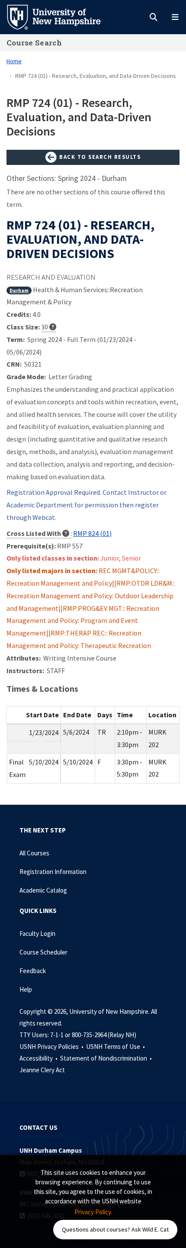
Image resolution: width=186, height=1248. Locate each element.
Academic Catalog (43, 890)
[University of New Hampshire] (60, 16)
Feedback (32, 971)
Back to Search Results (99, 156)
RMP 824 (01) (92, 533)
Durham (19, 290)
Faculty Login (37, 933)
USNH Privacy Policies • (52, 1046)
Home (14, 61)
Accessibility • (39, 1058)
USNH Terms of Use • (116, 1046)
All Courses (34, 853)
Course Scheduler (43, 952)
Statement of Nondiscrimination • (106, 1058)
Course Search (34, 43)
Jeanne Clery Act (42, 1070)
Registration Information (53, 871)
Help (25, 989)
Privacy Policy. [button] (93, 1212)
